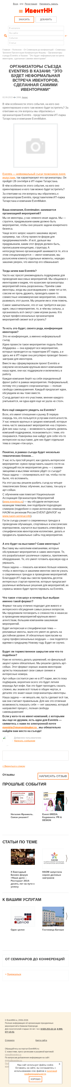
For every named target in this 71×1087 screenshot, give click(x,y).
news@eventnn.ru (13, 1054)
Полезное (17, 50)
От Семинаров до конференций (38, 50)
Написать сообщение (24, 741)
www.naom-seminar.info (16, 516)
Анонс (25, 97)
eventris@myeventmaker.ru (19, 727)
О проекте (10, 1040)
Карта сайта (41, 1040)
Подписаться (14, 974)
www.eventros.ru (13, 501)
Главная (6, 50)
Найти (5, 36)
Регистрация (31, 4)
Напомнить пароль (48, 4)
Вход (15, 4)
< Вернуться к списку (13, 766)
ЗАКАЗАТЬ (24, 19)
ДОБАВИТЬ (46, 19)
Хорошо (35, 1079)
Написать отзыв (53, 776)
